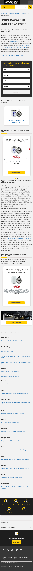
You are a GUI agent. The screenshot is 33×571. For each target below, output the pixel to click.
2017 (13, 47)
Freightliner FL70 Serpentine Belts (11, 441)
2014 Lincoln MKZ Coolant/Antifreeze (12, 384)
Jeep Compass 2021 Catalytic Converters (13, 413)
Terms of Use (10, 558)
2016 (10, 47)
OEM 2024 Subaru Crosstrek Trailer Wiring (13, 450)
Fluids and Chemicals (14, 238)
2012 (23, 45)
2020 (25, 47)
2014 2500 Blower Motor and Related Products (15, 459)
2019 (21, 47)
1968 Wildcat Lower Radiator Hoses (11, 477)
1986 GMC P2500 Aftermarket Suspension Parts (15, 393)
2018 (17, 47)
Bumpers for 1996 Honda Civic (10, 376)
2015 (6, 47)
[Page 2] (17, 178)
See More (16, 163)
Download (16, 542)
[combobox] (24, 7)
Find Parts (16, 92)
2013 (27, 45)
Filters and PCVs (26, 238)
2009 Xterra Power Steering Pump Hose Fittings (15, 468)
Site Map (15, 558)
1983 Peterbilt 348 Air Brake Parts (12, 55)
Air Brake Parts (15, 41)
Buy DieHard (16, 322)
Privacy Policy (4, 558)
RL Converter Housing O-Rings (10, 422)
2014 (2, 47)
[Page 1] (15, 178)
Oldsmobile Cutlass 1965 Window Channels (13, 341)
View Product (16, 172)
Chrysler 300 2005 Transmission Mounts (13, 431)
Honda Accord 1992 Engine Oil (10, 371)
